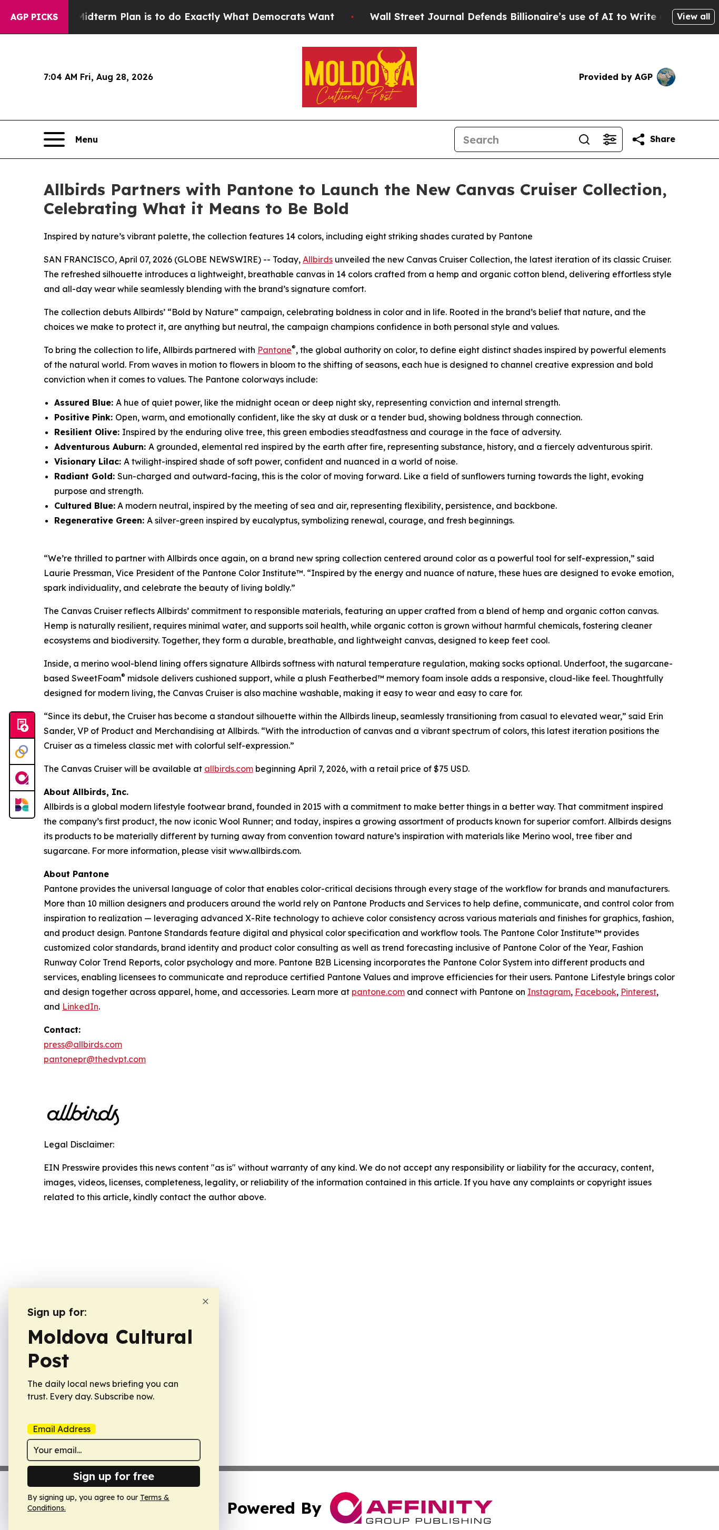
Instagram (549, 992)
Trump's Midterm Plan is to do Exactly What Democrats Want (184, 17)
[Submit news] (22, 725)
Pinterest (638, 992)
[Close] (206, 1301)
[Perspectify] (22, 752)
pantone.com (378, 992)
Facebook (595, 992)
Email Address (62, 1429)
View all (693, 16)
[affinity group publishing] (22, 778)
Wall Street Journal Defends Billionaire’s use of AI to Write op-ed (529, 17)
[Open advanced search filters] (609, 139)
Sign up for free (113, 1476)
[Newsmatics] (22, 804)
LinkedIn (80, 1006)
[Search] (584, 139)
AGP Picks (34, 17)
